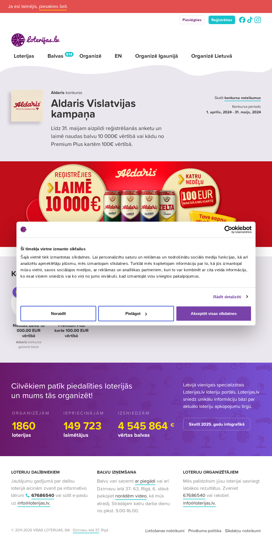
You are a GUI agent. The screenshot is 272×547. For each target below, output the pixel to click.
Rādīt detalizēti (227, 296)
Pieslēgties (192, 20)
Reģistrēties (221, 20)
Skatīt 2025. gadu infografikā (217, 424)
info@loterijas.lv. (34, 502)
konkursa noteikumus (242, 97)
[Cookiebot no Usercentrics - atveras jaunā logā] (228, 229)
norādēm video (131, 495)
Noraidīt (58, 313)
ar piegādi (145, 480)
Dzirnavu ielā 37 (86, 530)
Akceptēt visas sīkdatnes (214, 313)
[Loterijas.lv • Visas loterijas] (35, 40)
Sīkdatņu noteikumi (243, 530)
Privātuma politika (204, 530)
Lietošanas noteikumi (165, 530)
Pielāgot (133, 313)
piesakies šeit (53, 6)
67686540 (42, 495)
